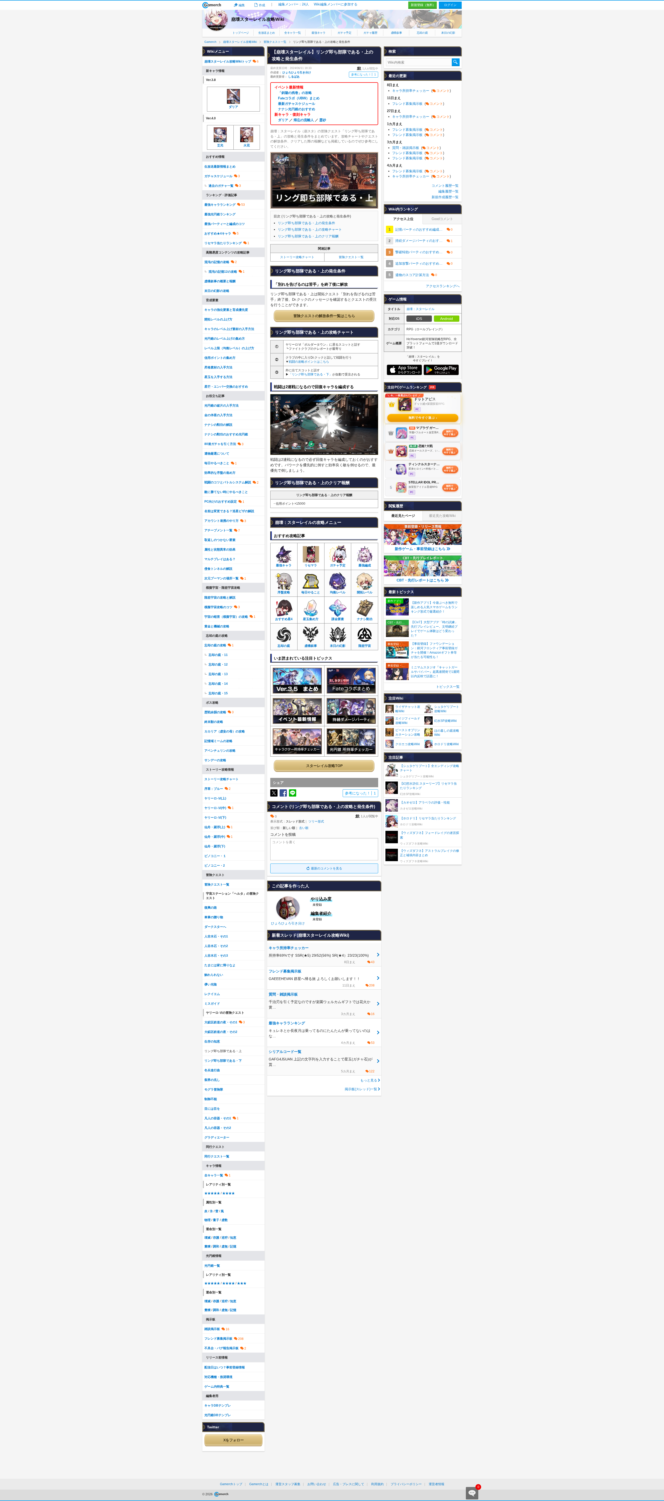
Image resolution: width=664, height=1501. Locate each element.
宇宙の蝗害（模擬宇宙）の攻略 (226, 617)
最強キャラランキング (220, 205)
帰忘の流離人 (304, 120)
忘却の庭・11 (218, 655)
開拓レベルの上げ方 (218, 319)
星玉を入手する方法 (218, 377)
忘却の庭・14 (218, 684)
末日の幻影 (448, 32)
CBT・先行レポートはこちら (420, 580)
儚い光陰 (210, 984)
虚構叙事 (396, 32)
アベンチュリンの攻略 (220, 750)
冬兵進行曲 (212, 1070)
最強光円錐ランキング (220, 214)
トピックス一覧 (448, 687)
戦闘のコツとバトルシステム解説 (227, 482)
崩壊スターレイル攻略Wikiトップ (227, 61)
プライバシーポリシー (406, 1484)
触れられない (213, 975)
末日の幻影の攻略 (216, 291)
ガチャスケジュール (218, 176)
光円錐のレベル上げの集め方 (224, 338)
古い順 (303, 828)
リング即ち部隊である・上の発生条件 (306, 223)
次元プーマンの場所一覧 (221, 578)
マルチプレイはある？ (220, 559)
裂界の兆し (212, 1080)
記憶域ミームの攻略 (218, 741)
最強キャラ (318, 32)
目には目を (212, 1109)
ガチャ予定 (344, 32)
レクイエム (212, 994)
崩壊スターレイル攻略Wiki (257, 19)
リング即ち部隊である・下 (223, 1061)
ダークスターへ (215, 927)
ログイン (450, 5)
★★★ (241, 1283)
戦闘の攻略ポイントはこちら (309, 362)
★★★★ (228, 1193)
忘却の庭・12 (218, 664)
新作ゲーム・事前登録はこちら (420, 549)
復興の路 (210, 907)
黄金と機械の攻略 (216, 626)
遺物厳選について (216, 453)
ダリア (283, 120)
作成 (262, 5)
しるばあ (294, 76)
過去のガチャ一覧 (221, 186)
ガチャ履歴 (370, 32)
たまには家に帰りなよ (220, 965)
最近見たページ (403, 516)
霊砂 (322, 120)
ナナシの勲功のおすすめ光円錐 (226, 434)
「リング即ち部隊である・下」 (310, 374)
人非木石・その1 (216, 936)
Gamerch (211, 5)
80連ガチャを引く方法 (220, 444)
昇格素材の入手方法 (218, 367)
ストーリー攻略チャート (297, 257)
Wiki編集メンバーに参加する (335, 4)
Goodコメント (442, 219)
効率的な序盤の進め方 (220, 473)
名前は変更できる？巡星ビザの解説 (229, 511)
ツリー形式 (316, 821)
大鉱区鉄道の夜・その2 (220, 1032)
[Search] (456, 62)
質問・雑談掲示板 (416, 148)
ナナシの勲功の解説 (218, 425)
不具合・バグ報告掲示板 (221, 1348)
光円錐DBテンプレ (217, 1415)
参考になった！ (363, 74)
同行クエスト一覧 (216, 1156)
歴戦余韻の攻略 (215, 712)
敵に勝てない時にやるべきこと (226, 492)
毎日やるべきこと (216, 463)
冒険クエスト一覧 (351, 257)
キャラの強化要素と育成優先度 (226, 310)
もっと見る (368, 1080)
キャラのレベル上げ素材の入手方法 (229, 329)
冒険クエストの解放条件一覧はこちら (324, 316)
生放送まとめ (266, 32)
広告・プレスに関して (348, 1484)
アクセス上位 (403, 219)
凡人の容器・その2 (217, 1128)
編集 (242, 5)
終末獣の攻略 (213, 722)
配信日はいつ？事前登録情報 (224, 1367)
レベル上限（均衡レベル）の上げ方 (229, 348)
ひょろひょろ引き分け (296, 72)
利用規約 (377, 1484)
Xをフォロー (233, 1440)
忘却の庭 (422, 32)
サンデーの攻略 (215, 760)
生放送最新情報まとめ (220, 166)
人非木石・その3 (216, 955)
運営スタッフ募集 (287, 1484)
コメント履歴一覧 (445, 186)
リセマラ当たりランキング (223, 243)
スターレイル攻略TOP (324, 766)
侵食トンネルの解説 (218, 569)
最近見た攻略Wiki (442, 516)
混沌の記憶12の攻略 (223, 271)
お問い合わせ (316, 1484)
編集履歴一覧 (448, 191)
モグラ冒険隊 (213, 1089)
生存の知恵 (212, 1041)
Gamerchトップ (231, 1484)
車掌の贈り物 (213, 917)
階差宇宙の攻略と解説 (220, 597)
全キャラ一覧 (292, 32)
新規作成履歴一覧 (445, 197)
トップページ (240, 32)
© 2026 (207, 1494)
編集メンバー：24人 (293, 4)
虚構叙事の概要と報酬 (220, 281)
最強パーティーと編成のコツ (224, 224)
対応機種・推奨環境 (218, 1377)
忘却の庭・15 (218, 693)
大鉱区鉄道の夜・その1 (220, 1022)
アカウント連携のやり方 (221, 521)
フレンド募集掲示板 (218, 1338)
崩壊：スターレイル (420, 309)
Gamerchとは (258, 1484)
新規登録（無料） (423, 5)
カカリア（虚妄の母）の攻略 (224, 731)
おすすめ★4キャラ (217, 233)
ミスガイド (212, 1003)
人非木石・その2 (216, 946)
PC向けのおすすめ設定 (220, 501)
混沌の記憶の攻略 (216, 262)
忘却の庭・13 (218, 674)
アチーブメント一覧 (218, 530)
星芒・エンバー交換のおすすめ (226, 386)
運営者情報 (436, 1484)
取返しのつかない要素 (220, 540)
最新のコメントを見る (326, 868)
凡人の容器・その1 (217, 1118)
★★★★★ (212, 1193)
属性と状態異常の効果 (220, 549)
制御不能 (210, 1099)
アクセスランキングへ (443, 286)
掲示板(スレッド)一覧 (361, 1089)
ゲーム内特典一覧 (216, 1386)
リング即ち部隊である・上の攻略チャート (310, 229)
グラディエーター (216, 1137)
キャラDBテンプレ (217, 1405)
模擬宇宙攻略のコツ (218, 607)
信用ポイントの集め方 (220, 358)
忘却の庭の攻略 (215, 645)
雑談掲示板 (212, 1329)
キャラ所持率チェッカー (421, 91)
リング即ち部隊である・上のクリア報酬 (308, 236)
